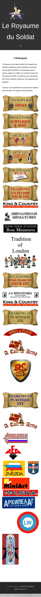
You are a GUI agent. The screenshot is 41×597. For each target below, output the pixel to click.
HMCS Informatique (27, 586)
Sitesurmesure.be (20, 589)
